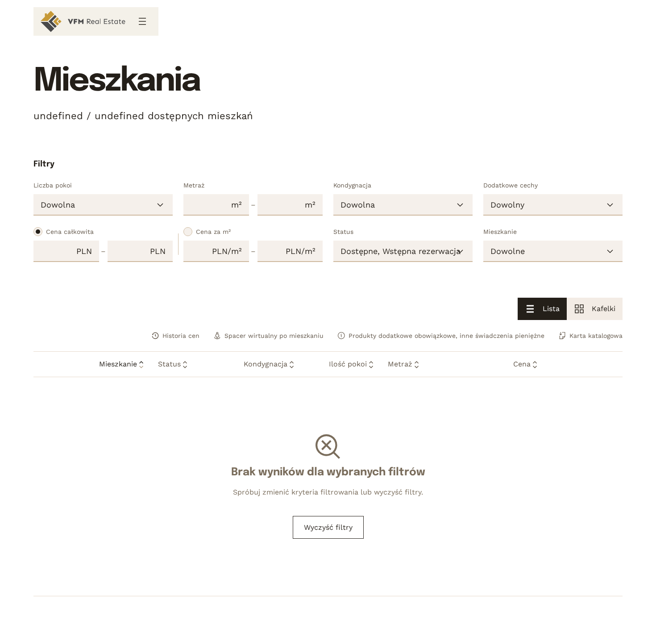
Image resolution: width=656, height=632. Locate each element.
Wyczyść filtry (328, 527)
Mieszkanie (500, 231)
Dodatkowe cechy (510, 185)
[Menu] (142, 21)
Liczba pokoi (52, 185)
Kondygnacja (352, 185)
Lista (551, 308)
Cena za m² (213, 231)
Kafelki (603, 308)
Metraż (193, 185)
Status (343, 231)
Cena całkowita (70, 231)
